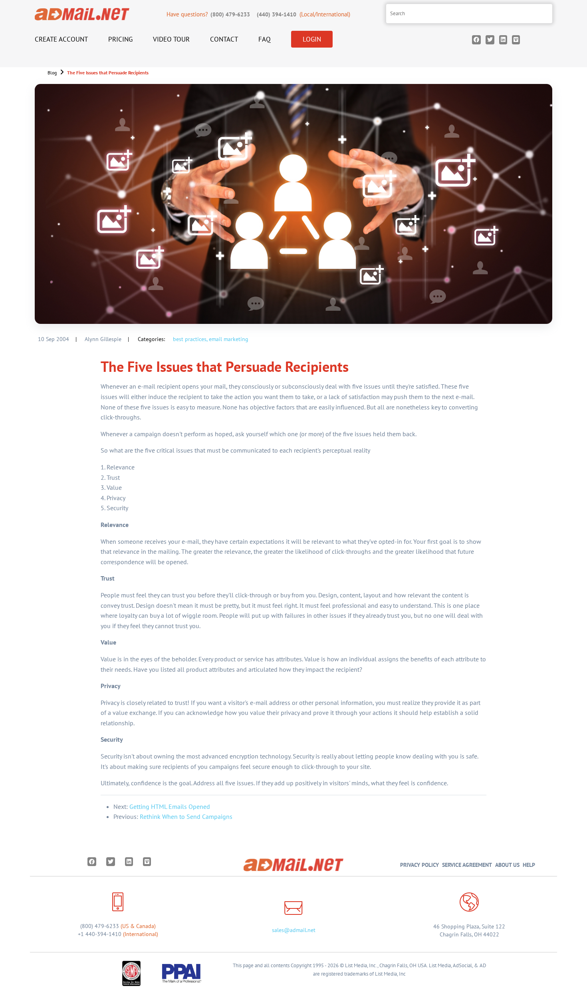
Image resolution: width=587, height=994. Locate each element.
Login (312, 39)
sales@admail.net (293, 930)
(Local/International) (303, 14)
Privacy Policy (419, 864)
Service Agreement (467, 864)
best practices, (190, 339)
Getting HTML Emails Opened (169, 806)
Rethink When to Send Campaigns (186, 816)
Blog (52, 73)
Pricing (120, 39)
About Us (507, 864)
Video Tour (171, 39)
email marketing (228, 339)
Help (529, 864)
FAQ (264, 39)
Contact (224, 39)
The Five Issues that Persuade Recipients (108, 73)
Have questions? (208, 14)
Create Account (61, 39)
